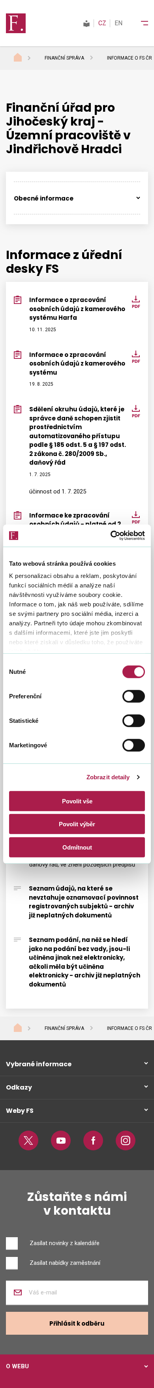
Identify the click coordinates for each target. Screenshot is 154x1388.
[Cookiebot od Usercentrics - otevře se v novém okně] (111, 536)
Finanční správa (64, 58)
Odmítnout (77, 847)
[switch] (133, 696)
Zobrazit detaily (108, 777)
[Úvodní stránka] (25, 58)
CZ (102, 23)
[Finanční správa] (16, 22)
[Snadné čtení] (86, 23)
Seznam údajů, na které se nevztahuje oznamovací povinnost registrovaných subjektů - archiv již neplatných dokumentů (84, 901)
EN (118, 23)
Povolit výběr (77, 824)
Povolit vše (77, 800)
